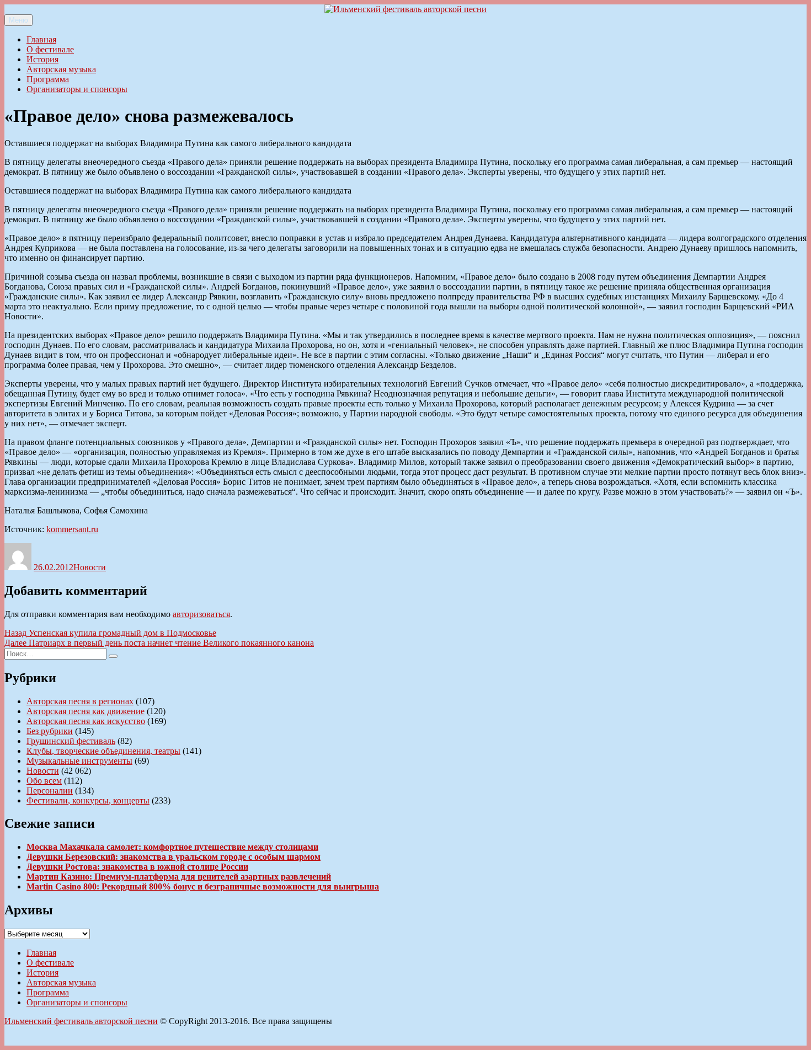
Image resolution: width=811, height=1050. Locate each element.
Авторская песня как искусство (85, 721)
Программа (47, 79)
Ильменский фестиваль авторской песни (81, 1021)
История (42, 59)
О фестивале (50, 49)
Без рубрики (49, 731)
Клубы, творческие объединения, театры (103, 751)
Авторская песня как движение (85, 711)
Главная (41, 39)
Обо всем (44, 780)
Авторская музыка (61, 69)
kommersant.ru (72, 529)
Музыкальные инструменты (79, 760)
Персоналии (49, 790)
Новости (89, 567)
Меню (18, 20)
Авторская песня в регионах (80, 701)
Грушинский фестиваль (70, 741)
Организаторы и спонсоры (76, 89)
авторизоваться (201, 614)
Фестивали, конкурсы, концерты (88, 800)
